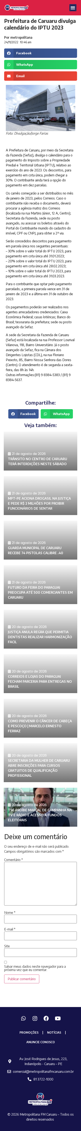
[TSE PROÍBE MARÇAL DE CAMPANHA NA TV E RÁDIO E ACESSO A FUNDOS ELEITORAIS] (40, 807)
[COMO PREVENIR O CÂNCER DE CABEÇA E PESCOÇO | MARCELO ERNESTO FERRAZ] (40, 718)
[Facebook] (46, 1018)
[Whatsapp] (23, 1018)
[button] (73, 7)
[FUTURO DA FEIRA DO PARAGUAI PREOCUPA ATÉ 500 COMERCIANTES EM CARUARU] (40, 584)
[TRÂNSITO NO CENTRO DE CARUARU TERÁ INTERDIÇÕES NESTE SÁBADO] (40, 451)
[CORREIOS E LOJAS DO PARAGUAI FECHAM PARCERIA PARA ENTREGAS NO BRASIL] (40, 673)
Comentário (13, 859)
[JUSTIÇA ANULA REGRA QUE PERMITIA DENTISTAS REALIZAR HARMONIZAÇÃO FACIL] (40, 629)
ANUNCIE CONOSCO (40, 1042)
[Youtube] (58, 1018)
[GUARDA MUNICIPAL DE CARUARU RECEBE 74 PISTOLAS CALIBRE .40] (40, 540)
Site (7, 946)
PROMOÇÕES (29, 1032)
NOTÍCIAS (54, 1032)
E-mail (9, 929)
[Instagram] (35, 1018)
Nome (9, 912)
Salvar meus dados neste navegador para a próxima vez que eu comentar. (35, 968)
